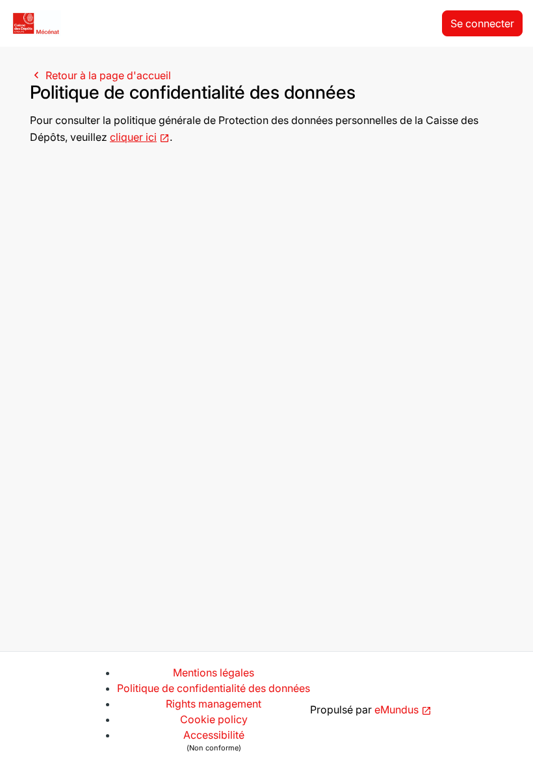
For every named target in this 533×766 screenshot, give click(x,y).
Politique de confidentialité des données (213, 688)
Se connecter (482, 23)
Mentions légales (213, 672)
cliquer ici (133, 136)
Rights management (213, 703)
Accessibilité (213, 740)
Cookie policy (214, 719)
